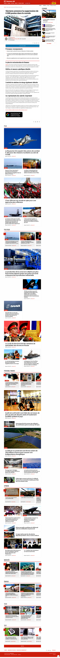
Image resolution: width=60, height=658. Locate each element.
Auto (5, 515)
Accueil (5, 7)
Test (51, 5)
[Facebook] (46, 650)
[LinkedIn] (50, 650)
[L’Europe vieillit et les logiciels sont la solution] (43, 32)
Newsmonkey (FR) (14, 654)
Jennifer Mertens (14, 641)
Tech (48, 5)
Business (6, 269)
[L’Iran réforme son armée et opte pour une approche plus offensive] (22, 178)
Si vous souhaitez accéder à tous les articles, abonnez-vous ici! (16, 109)
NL (55, 1)
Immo (21, 380)
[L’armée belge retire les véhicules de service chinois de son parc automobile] (43, 35)
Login (53, 1)
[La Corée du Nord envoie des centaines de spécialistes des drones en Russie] (22, 321)
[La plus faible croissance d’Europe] (27, 488)
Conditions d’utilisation (12, 650)
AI (36, 613)
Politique (12, 3)
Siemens (7, 64)
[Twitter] (48, 650)
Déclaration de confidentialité (21, 650)
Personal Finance (21, 3)
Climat (6, 358)
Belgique (5, 3)
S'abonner (53, 3)
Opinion (44, 5)
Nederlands (54, 650)
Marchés (16, 3)
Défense (6, 148)
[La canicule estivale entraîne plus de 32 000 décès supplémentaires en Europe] (13, 349)
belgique (22, 495)
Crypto (54, 5)
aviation (6, 310)
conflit (6, 168)
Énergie (40, 5)
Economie (6, 35)
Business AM (12, 37)
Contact (5, 650)
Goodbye (19, 654)
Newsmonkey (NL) (7, 654)
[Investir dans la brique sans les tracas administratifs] (12, 488)
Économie (8, 3)
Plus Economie (51, 43)
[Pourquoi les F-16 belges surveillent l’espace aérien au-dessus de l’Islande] (13, 458)
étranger (24, 168)
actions (6, 426)
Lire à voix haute (22, 45)
